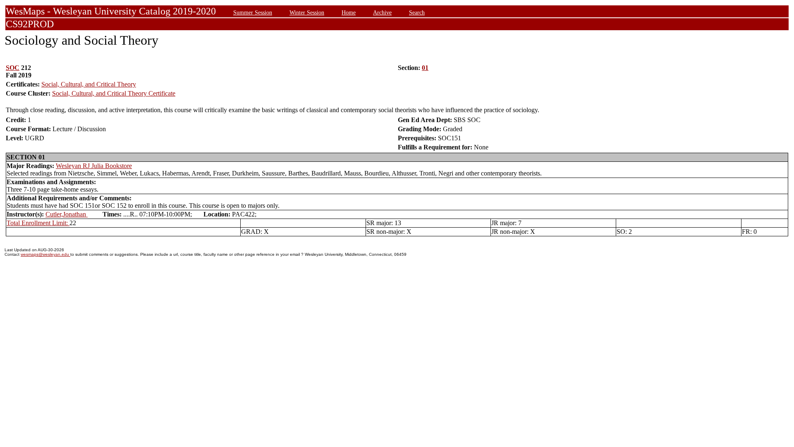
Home (349, 12)
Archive (382, 12)
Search (417, 12)
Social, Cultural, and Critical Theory (88, 84)
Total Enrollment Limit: (38, 222)
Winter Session (306, 12)
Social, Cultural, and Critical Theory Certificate (113, 93)
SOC (12, 67)
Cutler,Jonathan (66, 214)
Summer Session (252, 12)
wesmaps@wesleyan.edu (45, 254)
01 (425, 67)
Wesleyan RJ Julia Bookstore (94, 165)
